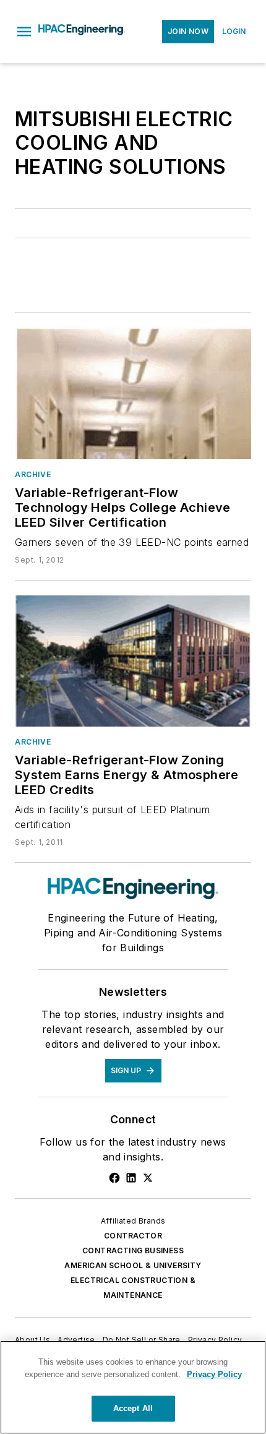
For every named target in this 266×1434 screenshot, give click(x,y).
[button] (24, 31)
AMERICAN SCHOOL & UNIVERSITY (132, 1265)
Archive (33, 474)
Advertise (76, 1339)
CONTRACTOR (133, 1235)
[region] (133, 1387)
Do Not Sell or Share (142, 1339)
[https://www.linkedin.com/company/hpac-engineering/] (131, 1178)
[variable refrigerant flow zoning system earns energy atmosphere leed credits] (133, 661)
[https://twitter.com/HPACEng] (148, 1178)
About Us (32, 1339)
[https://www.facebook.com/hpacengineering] (114, 1178)
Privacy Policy (215, 1339)
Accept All (133, 1408)
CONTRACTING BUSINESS (133, 1250)
